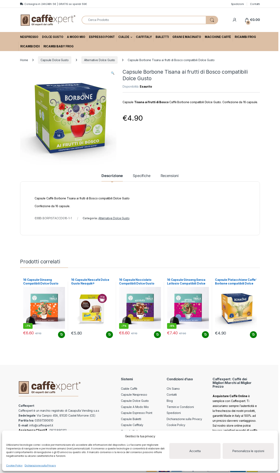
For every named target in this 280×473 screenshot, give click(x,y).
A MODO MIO (76, 37)
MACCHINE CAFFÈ (218, 37)
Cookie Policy (14, 465)
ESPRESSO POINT (102, 37)
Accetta (195, 451)
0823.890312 (57, 430)
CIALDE (123, 37)
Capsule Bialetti (131, 419)
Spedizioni (237, 4)
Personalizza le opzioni (248, 451)
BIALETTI (162, 37)
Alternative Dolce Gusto (99, 60)
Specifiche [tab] (141, 176)
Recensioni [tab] (169, 176)
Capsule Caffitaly (132, 425)
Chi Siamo (173, 388)
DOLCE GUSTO (52, 37)
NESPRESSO (29, 37)
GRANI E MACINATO (186, 37)
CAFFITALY (144, 37)
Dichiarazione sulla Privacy (40, 465)
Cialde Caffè (129, 388)
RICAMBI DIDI (30, 46)
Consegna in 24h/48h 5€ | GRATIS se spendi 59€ (55, 4)
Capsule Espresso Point (136, 413)
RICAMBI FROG (245, 37)
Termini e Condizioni (180, 407)
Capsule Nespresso (134, 394)
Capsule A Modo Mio (135, 407)
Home (24, 60)
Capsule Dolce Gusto (54, 60)
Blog (170, 400)
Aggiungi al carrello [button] (59, 334)
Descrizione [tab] (112, 176)
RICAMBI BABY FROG (58, 46)
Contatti (255, 4)
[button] (112, 73)
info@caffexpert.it (41, 425)
